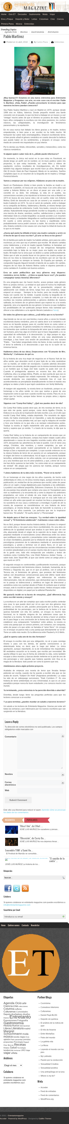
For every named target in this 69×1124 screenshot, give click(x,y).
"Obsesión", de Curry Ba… (33, 838)
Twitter (16, 888)
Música (19, 24)
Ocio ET (12, 14)
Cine (53, 19)
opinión (7, 1039)
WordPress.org (47, 1099)
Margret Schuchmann (13, 1032)
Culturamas (10, 1011)
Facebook (8, 888)
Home (3, 14)
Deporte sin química (49, 1019)
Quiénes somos (13, 925)
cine (15, 1006)
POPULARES (32, 820)
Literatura (17, 1028)
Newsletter (35, 925)
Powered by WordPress (17, 1119)
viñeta (14, 1053)
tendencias (9, 1050)
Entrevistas (29, 24)
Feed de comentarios (50, 1095)
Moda (45, 14)
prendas (26, 1039)
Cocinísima (45, 1003)
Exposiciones (10, 1020)
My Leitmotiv (46, 1056)
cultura (18, 1009)
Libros (7, 1028)
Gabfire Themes (45, 1119)
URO (23, 1050)
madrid (27, 1028)
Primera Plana (7, 24)
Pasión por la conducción (52, 1060)
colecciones (23, 1006)
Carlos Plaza (42, 42)
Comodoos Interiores (50, 1007)
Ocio (27, 1037)
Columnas (43, 19)
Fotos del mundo (48, 1037)
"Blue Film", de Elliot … (31, 826)
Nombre (9, 774)
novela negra (19, 1037)
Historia (8, 1025)
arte (24, 1003)
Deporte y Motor (22, 19)
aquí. (23, 1083)
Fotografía (22, 1020)
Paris (13, 1039)
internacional (25, 1026)
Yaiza (55, 310)
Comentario (10, 736)
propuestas (8, 1042)
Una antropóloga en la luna (53, 1072)
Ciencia (60, 19)
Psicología (18, 1042)
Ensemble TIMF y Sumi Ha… (19, 850)
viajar (7, 1052)
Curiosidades (22, 1012)
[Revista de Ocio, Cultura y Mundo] (34, 6)
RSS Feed (25, 888)
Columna (9, 1008)
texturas (17, 1050)
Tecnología (21, 1048)
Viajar (52, 14)
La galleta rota (47, 1041)
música (8, 1036)
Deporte (7, 1014)
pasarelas (19, 1039)
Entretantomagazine (15, 1116)
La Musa (44, 1045)
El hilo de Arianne (48, 1030)
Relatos (6, 1048)
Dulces (6, 1018)
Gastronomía (34, 14)
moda (25, 1033)
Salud (13, 1047)
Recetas (24, 32)
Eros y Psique (7, 19)
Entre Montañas (47, 1034)
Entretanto (53, 32)
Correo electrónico (10, 783)
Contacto (25, 925)
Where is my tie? (48, 1076)
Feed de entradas (48, 1091)
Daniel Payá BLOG (49, 1015)
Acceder (44, 1087)
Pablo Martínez (14, 36)
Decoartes (22, 14)
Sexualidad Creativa (49, 1064)
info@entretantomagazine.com (17, 905)
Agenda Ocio (10, 32)
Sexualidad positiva (49, 1068)
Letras (34, 19)
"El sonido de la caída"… (57, 860)
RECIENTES (10, 820)
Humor (15, 1025)
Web (7, 790)
